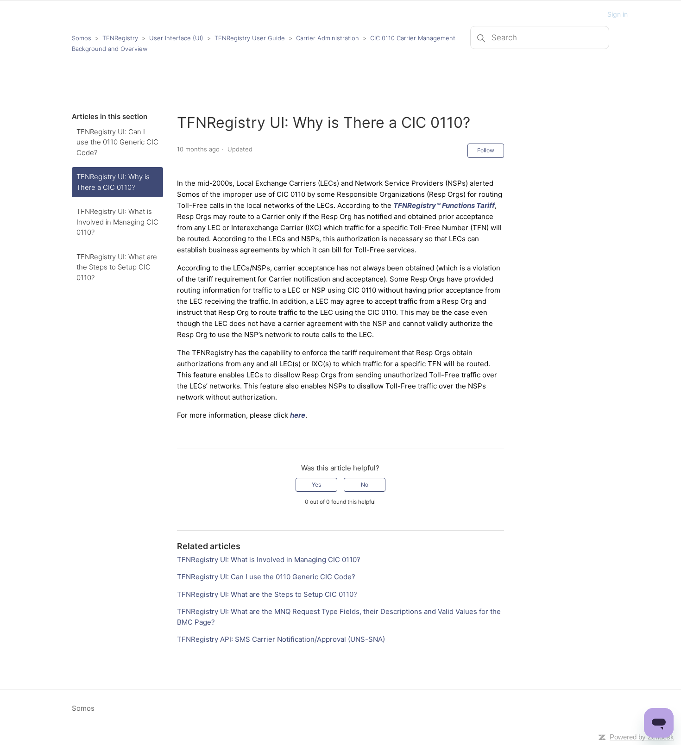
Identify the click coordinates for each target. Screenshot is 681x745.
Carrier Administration (327, 38)
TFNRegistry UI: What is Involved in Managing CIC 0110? (117, 222)
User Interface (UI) (176, 38)
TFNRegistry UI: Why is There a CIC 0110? (113, 182)
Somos (81, 38)
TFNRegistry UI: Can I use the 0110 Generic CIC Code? (117, 142)
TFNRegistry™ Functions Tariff (444, 205)
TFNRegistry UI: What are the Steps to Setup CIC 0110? (116, 267)
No (364, 484)
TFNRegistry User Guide (249, 38)
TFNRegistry (121, 38)
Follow (485, 150)
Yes (316, 484)
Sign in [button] (617, 14)
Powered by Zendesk (642, 737)
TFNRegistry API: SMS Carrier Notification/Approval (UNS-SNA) (281, 639)
